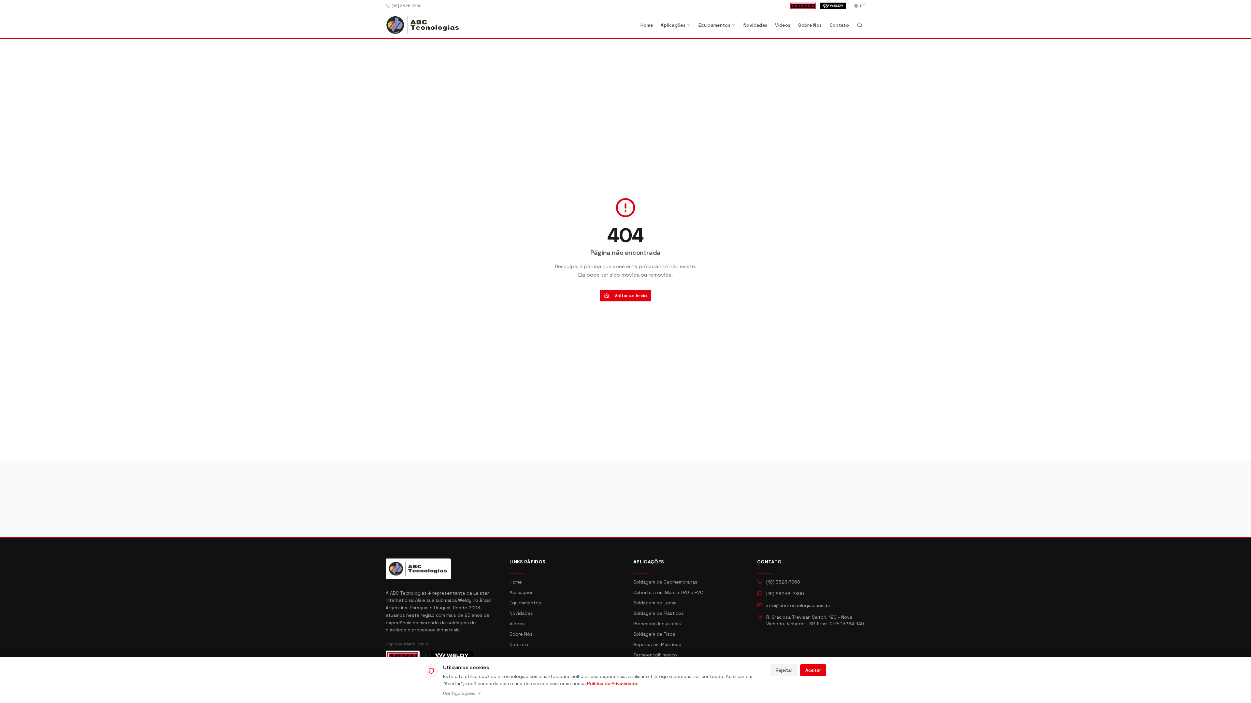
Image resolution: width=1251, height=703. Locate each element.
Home (646, 25)
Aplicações (673, 25)
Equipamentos (714, 25)
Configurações (459, 693)
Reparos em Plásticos (657, 644)
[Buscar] (859, 25)
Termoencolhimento (655, 655)
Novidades (755, 25)
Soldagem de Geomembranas (665, 582)
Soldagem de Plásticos (658, 613)
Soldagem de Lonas (655, 603)
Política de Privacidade (612, 683)
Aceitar (813, 670)
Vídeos (782, 25)
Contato (839, 25)
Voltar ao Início (630, 295)
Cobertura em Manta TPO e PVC (668, 592)
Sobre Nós (810, 25)
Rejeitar (784, 670)
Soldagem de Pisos (654, 634)
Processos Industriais (657, 624)
